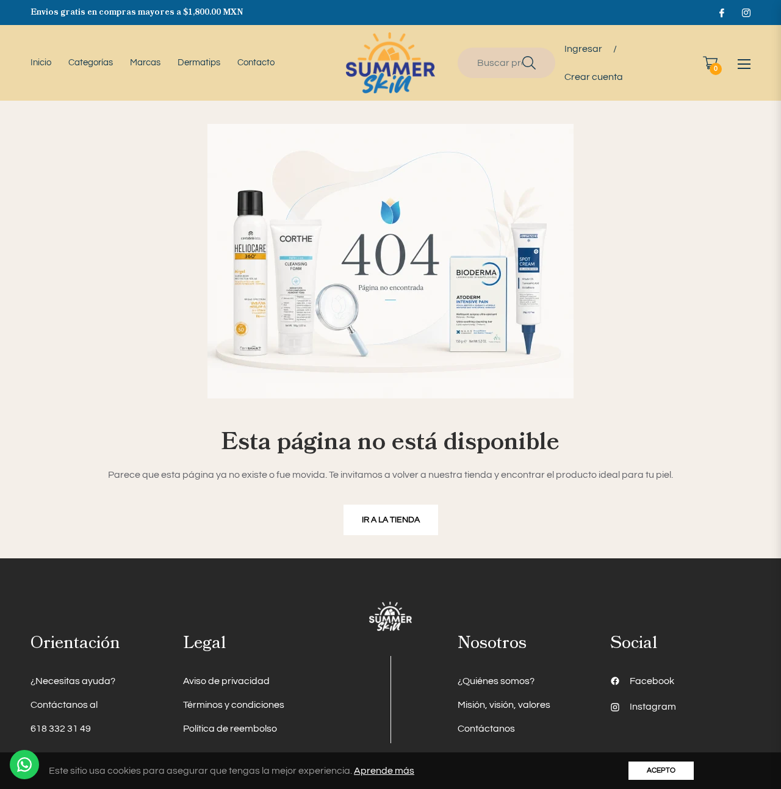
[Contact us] (24, 764)
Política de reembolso (230, 728)
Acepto (661, 770)
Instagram (653, 707)
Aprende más (384, 771)
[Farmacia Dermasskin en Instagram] (745, 12)
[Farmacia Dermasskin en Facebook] (721, 12)
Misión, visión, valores (504, 705)
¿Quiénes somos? (496, 681)
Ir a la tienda (391, 520)
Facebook (652, 681)
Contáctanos (486, 728)
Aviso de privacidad (226, 681)
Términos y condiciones (233, 705)
